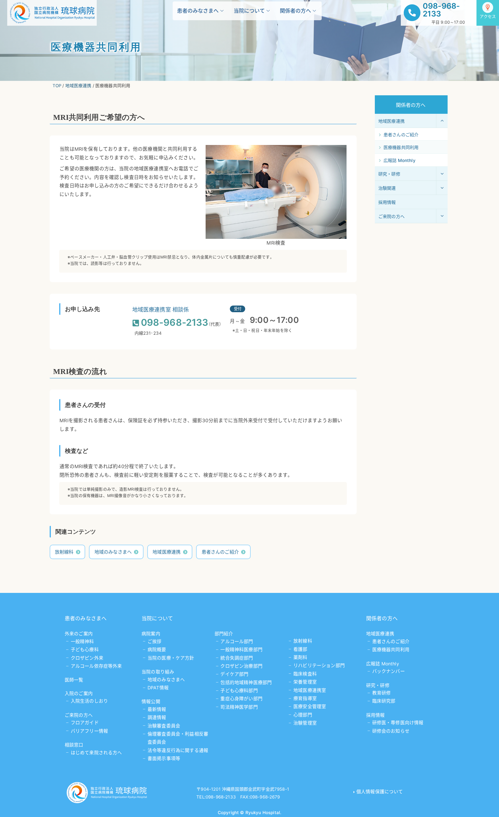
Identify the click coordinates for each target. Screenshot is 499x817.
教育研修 (381, 693)
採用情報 (375, 715)
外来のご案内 (79, 634)
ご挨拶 (155, 641)
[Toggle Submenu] (442, 121)
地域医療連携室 (309, 690)
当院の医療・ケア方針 (171, 658)
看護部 (300, 649)
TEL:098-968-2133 (216, 797)
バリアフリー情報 (89, 731)
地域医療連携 (166, 552)
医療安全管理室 (309, 706)
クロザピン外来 (87, 658)
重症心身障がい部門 (241, 698)
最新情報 (157, 709)
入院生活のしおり (89, 701)
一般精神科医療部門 (241, 649)
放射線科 (64, 552)
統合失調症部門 (236, 658)
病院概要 (157, 649)
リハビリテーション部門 (319, 665)
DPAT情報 (158, 688)
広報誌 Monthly (382, 664)
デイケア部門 (234, 674)
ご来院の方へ (79, 715)
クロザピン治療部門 (241, 666)
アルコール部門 (236, 641)
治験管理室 (305, 723)
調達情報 (157, 717)
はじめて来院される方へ (96, 752)
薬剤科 (300, 657)
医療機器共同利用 (390, 649)
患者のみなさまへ (198, 11)
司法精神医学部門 (239, 707)
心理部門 (302, 715)
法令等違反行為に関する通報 (178, 750)
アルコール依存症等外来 (96, 666)
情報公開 (150, 701)
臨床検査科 (305, 674)
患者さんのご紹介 (220, 552)
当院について (249, 11)
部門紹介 (224, 634)
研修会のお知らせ (390, 731)
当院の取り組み (157, 672)
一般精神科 (82, 641)
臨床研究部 (384, 701)
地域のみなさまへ (113, 552)
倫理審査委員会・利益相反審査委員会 (178, 738)
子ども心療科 (85, 649)
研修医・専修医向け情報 (398, 722)
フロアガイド (85, 722)
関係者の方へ (295, 11)
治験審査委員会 (164, 726)
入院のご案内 (79, 693)
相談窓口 (74, 745)
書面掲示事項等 (164, 758)
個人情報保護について (379, 791)
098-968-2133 (441, 9)
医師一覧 (74, 680)
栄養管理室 (305, 682)
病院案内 (150, 634)
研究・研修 (378, 685)
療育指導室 (305, 698)
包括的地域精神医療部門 (246, 682)
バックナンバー (388, 671)
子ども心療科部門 (239, 690)
